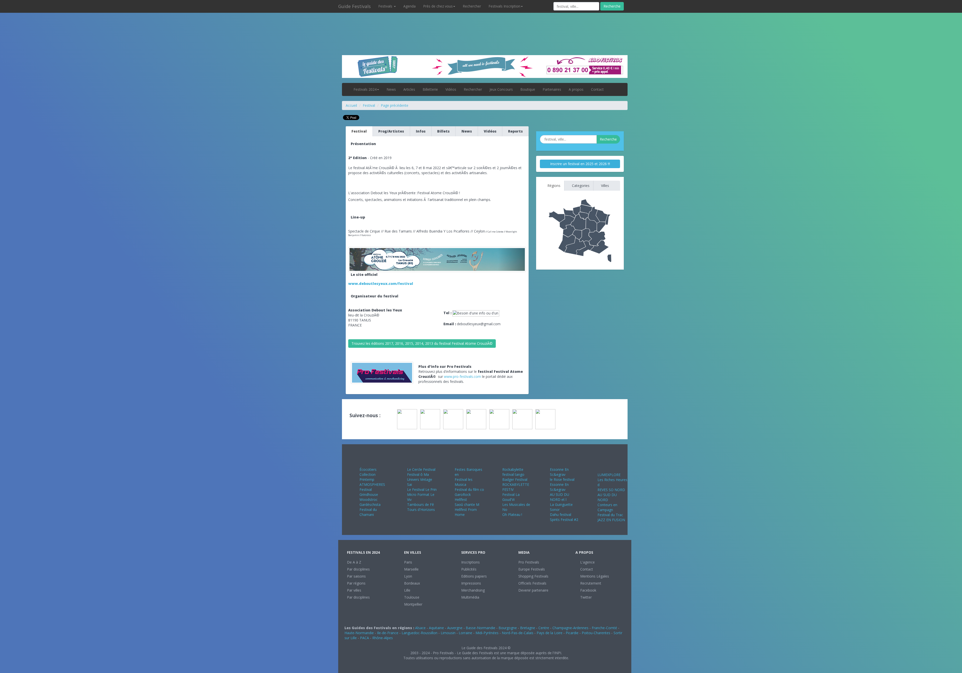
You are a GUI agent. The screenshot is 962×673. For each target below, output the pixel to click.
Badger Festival (514, 479)
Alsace (420, 627)
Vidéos (450, 89)
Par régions (356, 583)
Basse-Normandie (480, 627)
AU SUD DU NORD (607, 497)
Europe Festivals (531, 569)
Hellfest (461, 499)
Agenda (409, 6)
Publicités (468, 569)
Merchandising (473, 590)
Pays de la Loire (549, 632)
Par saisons (356, 576)
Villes (604, 185)
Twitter (585, 597)
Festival (369, 105)
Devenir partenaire (533, 590)
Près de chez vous (438, 6)
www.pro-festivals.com (462, 376)
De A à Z (354, 562)
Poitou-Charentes (596, 632)
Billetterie (430, 89)
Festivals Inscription (504, 6)
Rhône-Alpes (382, 637)
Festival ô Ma (418, 474)
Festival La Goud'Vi (511, 497)
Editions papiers (474, 576)
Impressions (471, 583)
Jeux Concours (501, 89)
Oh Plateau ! (512, 514)
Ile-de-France (387, 632)
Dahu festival (560, 514)
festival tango (513, 474)
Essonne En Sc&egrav (559, 472)
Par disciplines (358, 569)
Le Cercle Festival (421, 469)
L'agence (587, 562)
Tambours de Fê (420, 504)
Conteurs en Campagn (607, 507)
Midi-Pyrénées (487, 632)
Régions (553, 185)
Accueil (351, 105)
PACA (364, 637)
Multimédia (470, 597)
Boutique (527, 89)
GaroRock (463, 494)
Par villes (354, 590)
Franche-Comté (604, 627)
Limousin (448, 632)
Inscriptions (470, 562)
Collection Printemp (367, 477)
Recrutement (590, 583)
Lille (407, 590)
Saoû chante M (467, 504)
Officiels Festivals (532, 583)
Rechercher (472, 6)
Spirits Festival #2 (564, 519)
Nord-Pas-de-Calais (517, 632)
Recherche (612, 6)
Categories (580, 185)
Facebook (587, 590)
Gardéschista (370, 504)
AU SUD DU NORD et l (559, 497)
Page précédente (394, 105)
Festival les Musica (463, 482)
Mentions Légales (594, 576)
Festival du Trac (610, 514)
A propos (576, 89)
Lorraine (465, 632)
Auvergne (454, 627)
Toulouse (411, 597)
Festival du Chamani (368, 512)
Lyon (408, 576)
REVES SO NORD (611, 489)
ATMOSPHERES (372, 484)
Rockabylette (512, 469)
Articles (409, 89)
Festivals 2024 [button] (365, 89)
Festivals (385, 6)
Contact (597, 89)
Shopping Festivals (533, 576)
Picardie (572, 632)
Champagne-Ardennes (570, 627)
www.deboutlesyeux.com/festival (380, 283)
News (391, 89)
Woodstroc (368, 499)
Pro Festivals (528, 562)
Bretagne (527, 627)
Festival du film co (469, 489)
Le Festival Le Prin (422, 489)
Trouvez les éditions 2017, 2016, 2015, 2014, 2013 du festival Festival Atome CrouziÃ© (422, 343)
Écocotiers (368, 469)
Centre (543, 627)
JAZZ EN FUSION (611, 519)
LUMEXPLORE (609, 474)
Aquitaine (436, 627)
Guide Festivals (354, 6)
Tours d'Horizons (421, 509)
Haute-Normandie (359, 632)
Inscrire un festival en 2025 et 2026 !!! (580, 163)
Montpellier (413, 604)
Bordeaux (412, 583)
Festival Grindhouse (368, 492)
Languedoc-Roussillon (419, 632)
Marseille (411, 569)
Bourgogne (508, 627)
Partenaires (552, 89)
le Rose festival (562, 479)
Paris (408, 562)
